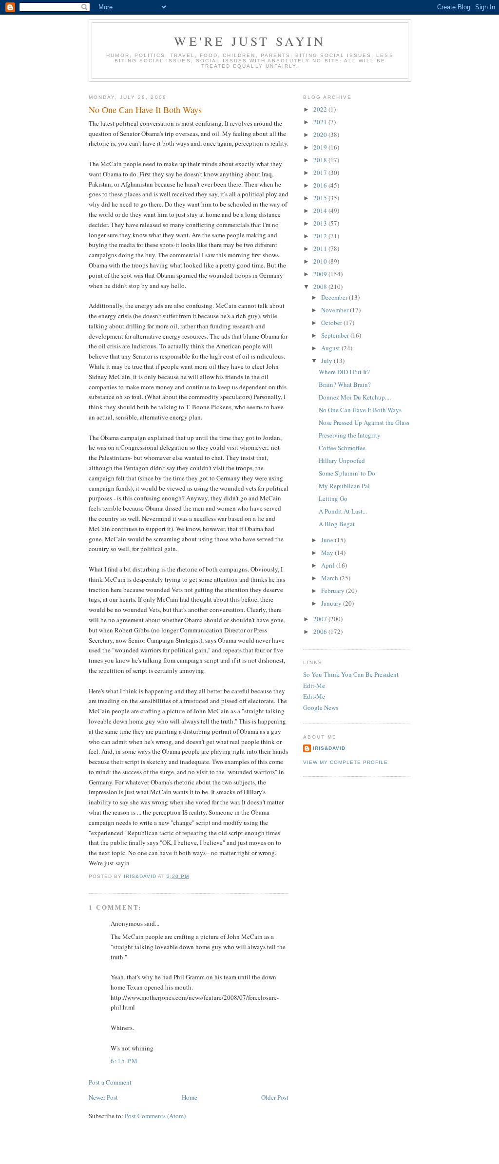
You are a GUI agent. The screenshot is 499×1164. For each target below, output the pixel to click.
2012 (320, 235)
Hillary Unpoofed (342, 460)
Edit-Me (314, 685)
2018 (320, 159)
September (335, 335)
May (328, 552)
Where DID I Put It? (344, 371)
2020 (320, 134)
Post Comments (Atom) (155, 1115)
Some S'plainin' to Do (347, 473)
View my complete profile (345, 762)
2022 (320, 109)
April (328, 565)
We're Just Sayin (250, 41)
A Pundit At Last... (343, 511)
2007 (320, 618)
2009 (320, 273)
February (333, 590)
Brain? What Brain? (345, 384)
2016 (320, 185)
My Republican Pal (344, 485)
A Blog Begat (337, 523)
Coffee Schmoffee (342, 447)
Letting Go (333, 498)
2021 (320, 121)
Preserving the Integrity (350, 435)
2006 (320, 631)
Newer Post (103, 1097)
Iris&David (329, 748)
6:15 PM (124, 1060)
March (330, 577)
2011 (320, 248)
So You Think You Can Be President (351, 674)
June (328, 539)
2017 (320, 172)
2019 (320, 147)
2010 (320, 261)
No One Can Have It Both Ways (360, 409)
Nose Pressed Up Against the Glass (364, 422)
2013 (320, 223)
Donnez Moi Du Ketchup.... (355, 397)
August (331, 347)
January (332, 603)
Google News (320, 707)
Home (189, 1097)
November (335, 309)
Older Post (274, 1097)
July (327, 360)
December (335, 297)
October (332, 322)
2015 (320, 197)
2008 (320, 286)
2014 (320, 210)
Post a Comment (110, 1082)
